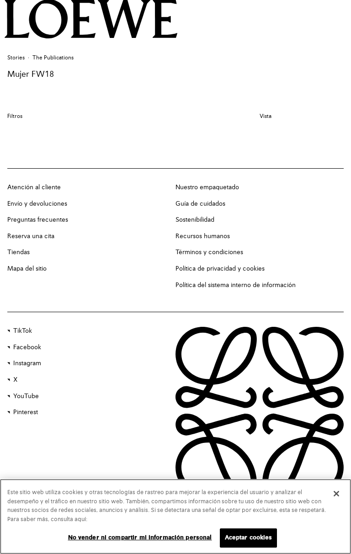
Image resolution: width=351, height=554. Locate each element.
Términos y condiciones (209, 252)
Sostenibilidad (195, 220)
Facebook (27, 347)
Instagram (27, 363)
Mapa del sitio (27, 269)
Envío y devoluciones (37, 204)
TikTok (22, 331)
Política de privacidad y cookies (220, 269)
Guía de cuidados (200, 204)
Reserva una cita (30, 236)
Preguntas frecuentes (37, 220)
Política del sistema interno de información (236, 285)
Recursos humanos (203, 236)
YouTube (26, 396)
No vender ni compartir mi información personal (140, 538)
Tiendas (18, 252)
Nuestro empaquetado (207, 187)
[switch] (265, 117)
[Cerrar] (336, 494)
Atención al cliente (34, 187)
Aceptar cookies (248, 538)
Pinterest (25, 412)
